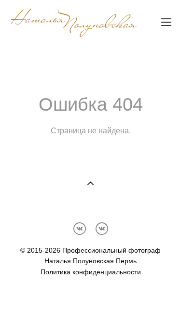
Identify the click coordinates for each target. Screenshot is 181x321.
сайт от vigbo (90, 298)
